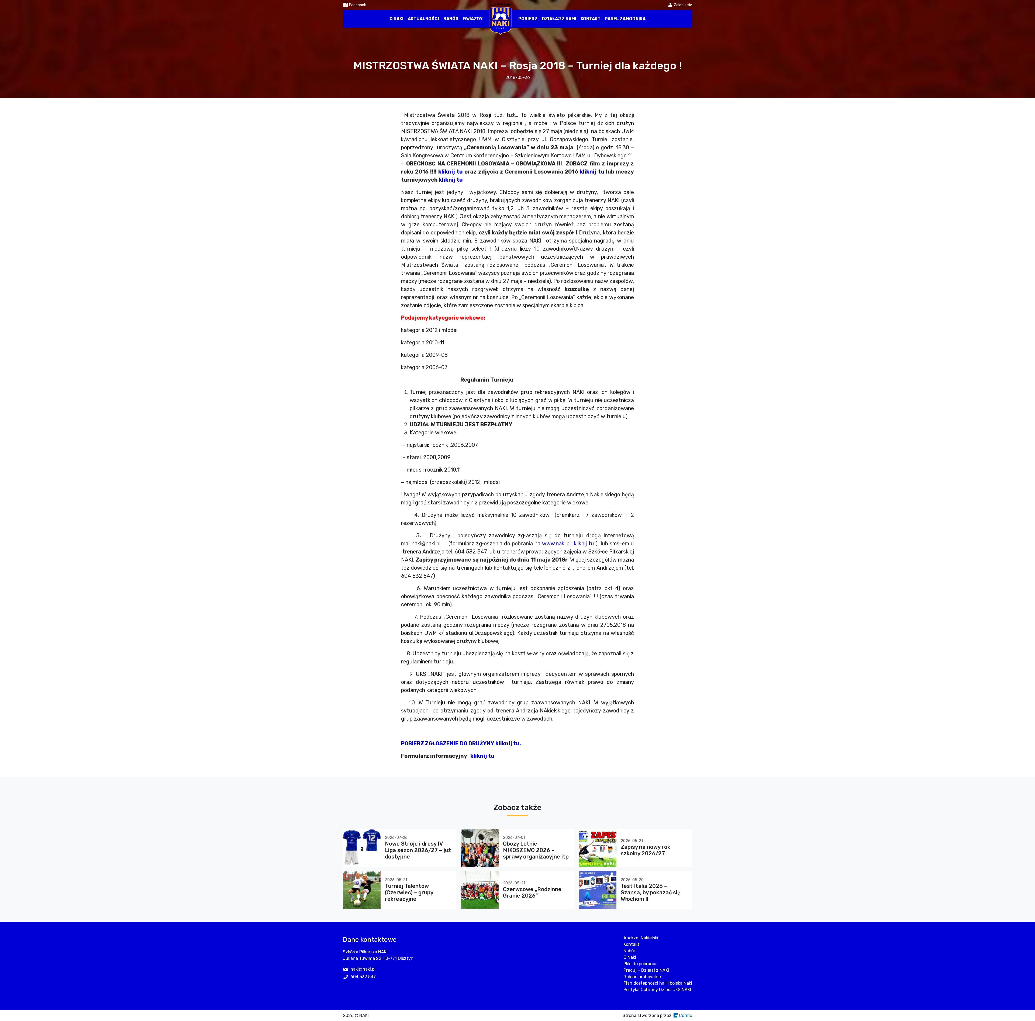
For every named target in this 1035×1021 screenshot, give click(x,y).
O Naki (396, 18)
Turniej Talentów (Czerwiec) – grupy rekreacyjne (409, 892)
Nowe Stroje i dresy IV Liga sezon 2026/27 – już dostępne (418, 850)
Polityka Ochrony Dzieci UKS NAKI (657, 989)
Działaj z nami (559, 18)
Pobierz (527, 18)
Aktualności (423, 18)
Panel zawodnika (625, 18)
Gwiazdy (473, 18)
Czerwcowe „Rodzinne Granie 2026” (532, 892)
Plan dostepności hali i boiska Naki (657, 983)
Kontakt (591, 18)
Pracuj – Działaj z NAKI (646, 970)
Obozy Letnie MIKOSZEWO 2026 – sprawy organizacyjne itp (536, 850)
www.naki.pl (556, 543)
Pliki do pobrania (639, 963)
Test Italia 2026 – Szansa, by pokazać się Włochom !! (651, 892)
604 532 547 (363, 976)
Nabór (450, 18)
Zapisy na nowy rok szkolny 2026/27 (645, 850)
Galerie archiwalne (642, 976)
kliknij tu (450, 171)
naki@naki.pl (362, 969)
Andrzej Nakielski (640, 937)
